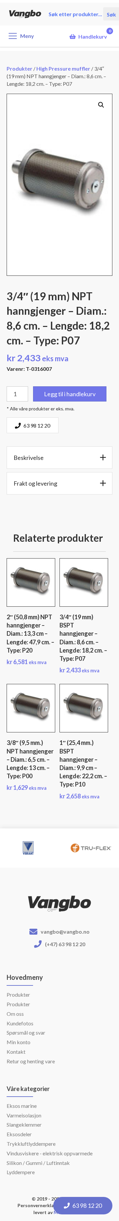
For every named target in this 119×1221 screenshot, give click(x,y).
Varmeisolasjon (24, 1115)
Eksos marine (22, 1106)
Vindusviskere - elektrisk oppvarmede (50, 1153)
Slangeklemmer (24, 1124)
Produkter (19, 68)
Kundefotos (20, 1023)
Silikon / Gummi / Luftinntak (38, 1163)
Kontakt (16, 1051)
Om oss (15, 1014)
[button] (101, 105)
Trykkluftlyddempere (31, 1144)
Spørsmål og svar (26, 1032)
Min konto (18, 1042)
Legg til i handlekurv (70, 394)
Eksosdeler (19, 1134)
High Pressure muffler (63, 68)
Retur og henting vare (31, 1061)
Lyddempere (21, 1172)
